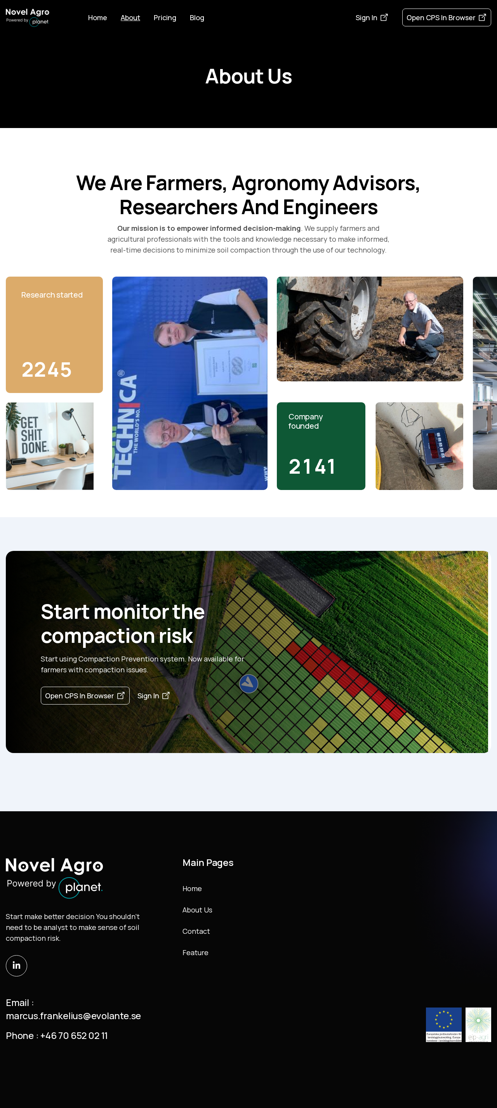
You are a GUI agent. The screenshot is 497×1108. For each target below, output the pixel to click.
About (130, 17)
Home (97, 17)
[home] (27, 17)
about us (197, 909)
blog (197, 17)
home (192, 888)
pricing (165, 17)
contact (196, 931)
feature (195, 952)
